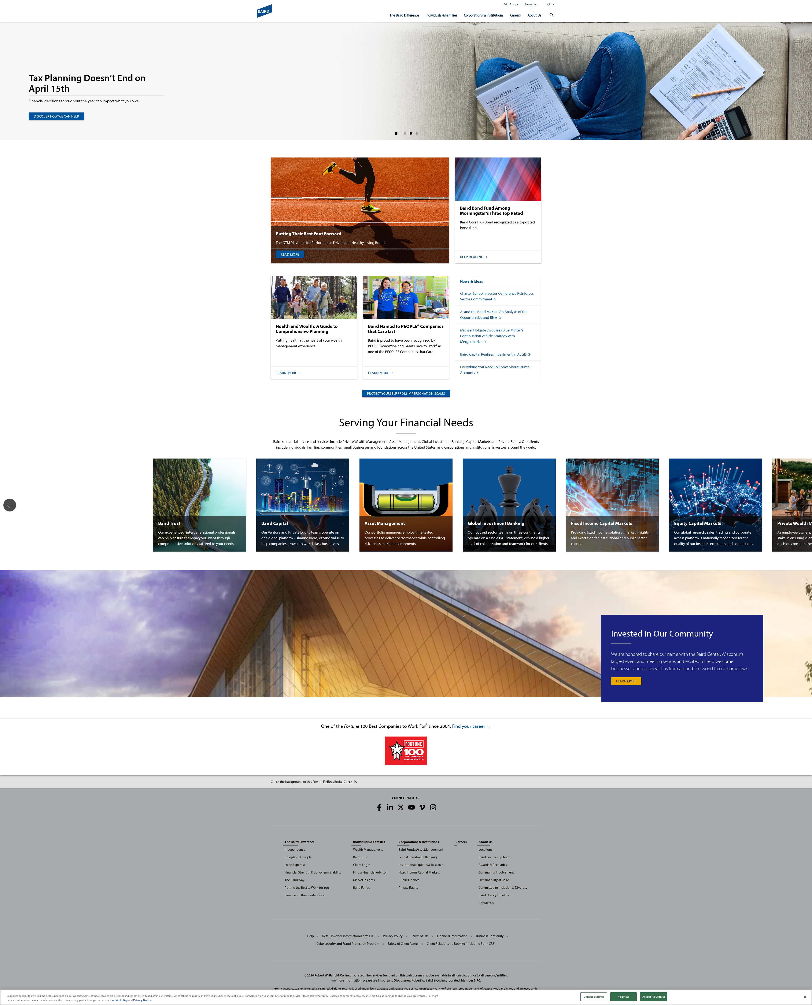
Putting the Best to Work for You (307, 887)
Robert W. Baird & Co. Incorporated (339, 975)
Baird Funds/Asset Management (421, 849)
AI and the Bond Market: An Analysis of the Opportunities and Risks (493, 314)
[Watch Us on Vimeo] (422, 807)
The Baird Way (294, 880)
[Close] (805, 997)
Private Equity (408, 887)
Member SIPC (470, 980)
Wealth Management (368, 849)
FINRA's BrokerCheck (337, 781)
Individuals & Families (441, 15)
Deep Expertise (295, 865)
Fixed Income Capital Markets (419, 872)
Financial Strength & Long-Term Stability (313, 872)
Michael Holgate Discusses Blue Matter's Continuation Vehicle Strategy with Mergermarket (491, 336)
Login (548, 4)
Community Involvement (496, 872)
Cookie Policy (119, 1000)
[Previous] (9, 505)
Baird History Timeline (494, 895)
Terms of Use (420, 936)
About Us (534, 15)
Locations (485, 849)
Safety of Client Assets (403, 943)
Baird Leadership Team (494, 857)
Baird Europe (510, 4)
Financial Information (452, 936)
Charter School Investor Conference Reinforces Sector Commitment (497, 296)
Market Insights (364, 880)
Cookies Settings (594, 996)
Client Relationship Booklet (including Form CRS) (461, 943)
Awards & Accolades (493, 865)
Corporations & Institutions (483, 15)
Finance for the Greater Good (305, 895)
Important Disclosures (394, 980)
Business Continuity (490, 936)
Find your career (469, 726)
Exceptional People (298, 857)
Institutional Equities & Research (421, 865)
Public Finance (409, 880)
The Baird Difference (404, 15)
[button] (551, 15)
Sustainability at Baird (494, 880)
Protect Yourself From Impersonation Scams (406, 393)
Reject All (623, 996)
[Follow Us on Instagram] (433, 807)
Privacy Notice (142, 1000)
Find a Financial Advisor (370, 872)
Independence (295, 849)
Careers (515, 15)
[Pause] (396, 133)
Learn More (626, 681)
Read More (290, 254)
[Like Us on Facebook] (379, 807)
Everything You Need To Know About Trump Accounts (494, 369)
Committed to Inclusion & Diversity (503, 887)
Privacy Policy (393, 936)
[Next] (802, 505)
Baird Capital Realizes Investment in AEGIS (493, 354)
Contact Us (486, 903)
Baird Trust (360, 857)
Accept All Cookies (653, 996)
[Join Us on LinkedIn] (390, 807)
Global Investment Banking (418, 857)
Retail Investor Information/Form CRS (348, 936)
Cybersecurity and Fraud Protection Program (348, 943)
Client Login (361, 865)
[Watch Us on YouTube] (411, 807)
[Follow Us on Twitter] (401, 807)
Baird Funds (361, 887)
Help (310, 936)
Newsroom (531, 4)
